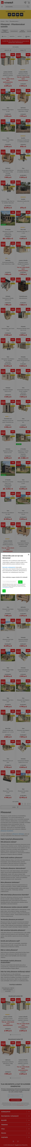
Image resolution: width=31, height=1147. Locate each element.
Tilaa (20, 582)
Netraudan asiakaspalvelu (8, 567)
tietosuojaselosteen (5, 587)
